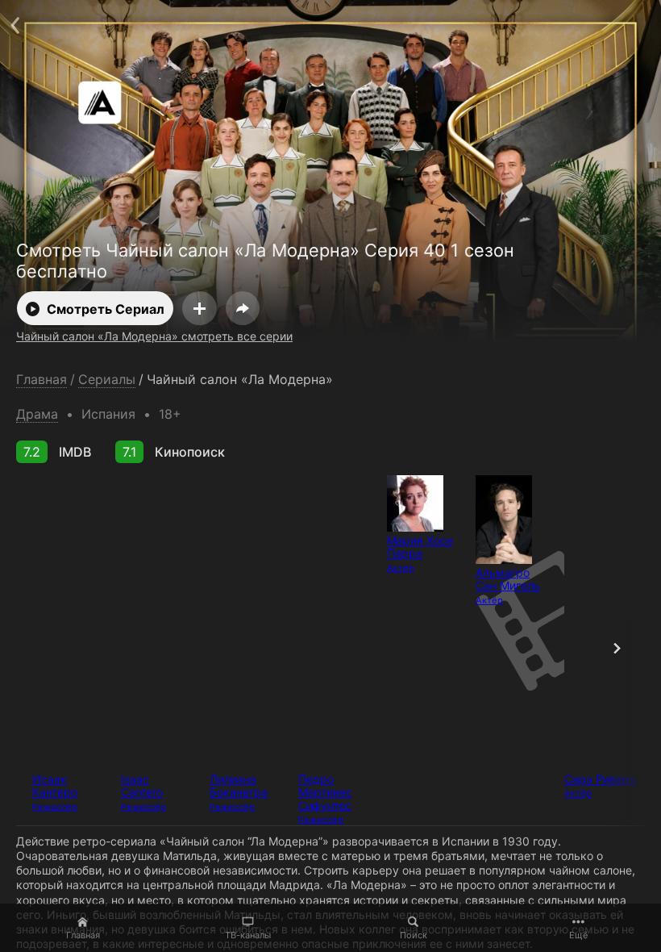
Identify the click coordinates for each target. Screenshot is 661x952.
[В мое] (199, 308)
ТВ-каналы (248, 935)
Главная (83, 935)
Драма (37, 414)
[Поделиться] (243, 308)
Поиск (413, 935)
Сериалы (106, 379)
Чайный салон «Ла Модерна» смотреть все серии (154, 336)
